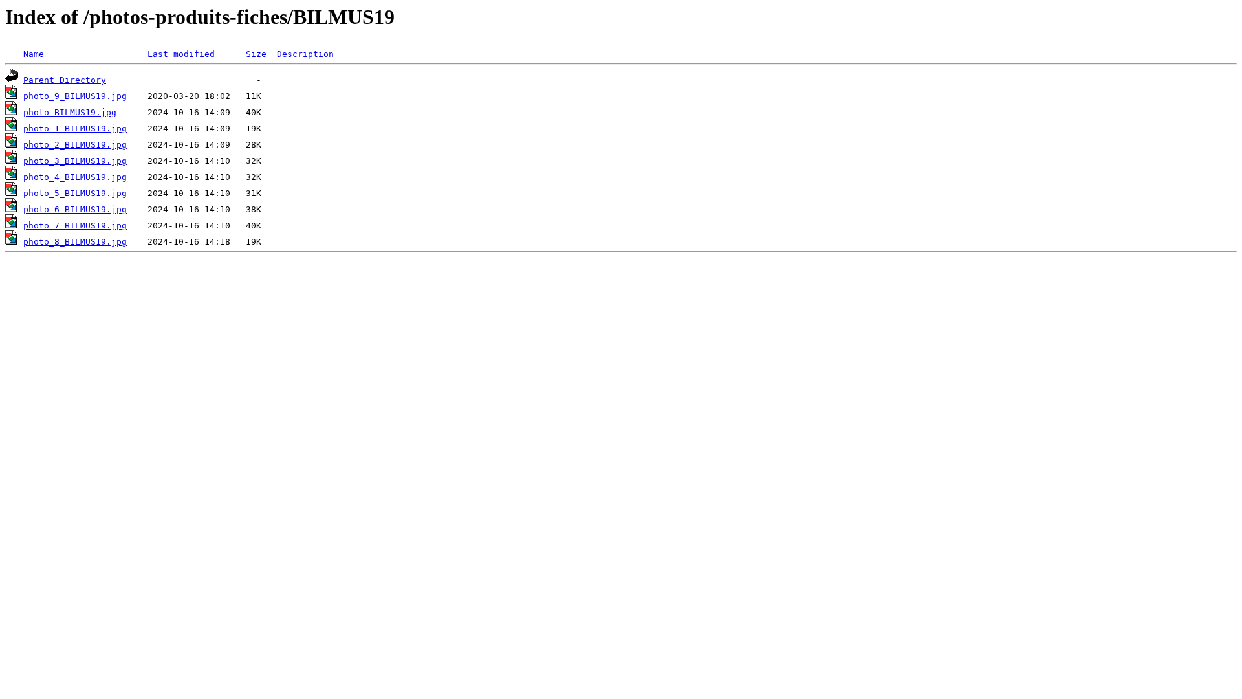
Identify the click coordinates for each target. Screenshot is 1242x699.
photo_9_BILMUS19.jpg (75, 96)
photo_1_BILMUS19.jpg (75, 128)
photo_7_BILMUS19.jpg (75, 225)
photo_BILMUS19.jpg (69, 112)
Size (256, 54)
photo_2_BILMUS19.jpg (75, 145)
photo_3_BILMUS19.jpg (75, 161)
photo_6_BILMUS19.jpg (75, 209)
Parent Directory (64, 80)
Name (33, 54)
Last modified (181, 54)
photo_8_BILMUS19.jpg (75, 242)
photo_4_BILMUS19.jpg (75, 177)
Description (305, 54)
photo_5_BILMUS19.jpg (75, 193)
